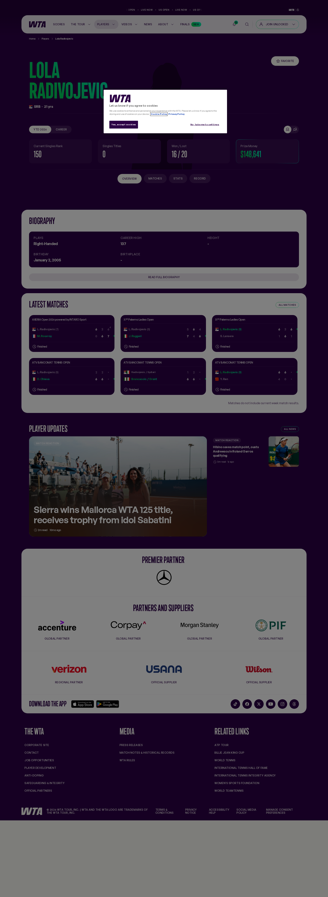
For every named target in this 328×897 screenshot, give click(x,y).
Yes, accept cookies (123, 124)
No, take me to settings (204, 124)
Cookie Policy (159, 114)
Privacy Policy (176, 114)
